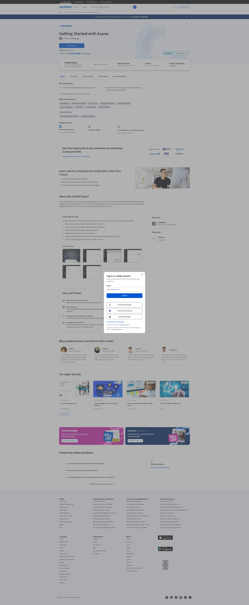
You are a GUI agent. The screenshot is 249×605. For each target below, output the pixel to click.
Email (109, 286)
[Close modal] (142, 274)
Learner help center (124, 325)
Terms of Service (116, 329)
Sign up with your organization (115, 322)
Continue (124, 296)
